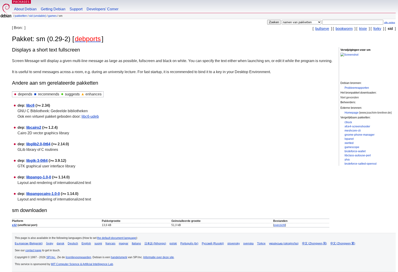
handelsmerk (119, 257)
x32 (14, 225)
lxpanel (349, 138)
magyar (123, 243)
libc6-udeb (90, 116)
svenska (248, 243)
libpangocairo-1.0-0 (43, 194)
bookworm (344, 29)
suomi (98, 243)
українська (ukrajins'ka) (283, 243)
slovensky (233, 243)
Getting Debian (53, 9)
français (110, 243)
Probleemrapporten (357, 87)
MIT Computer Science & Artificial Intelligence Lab (82, 264)
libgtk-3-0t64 (37, 161)
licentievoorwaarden (78, 257)
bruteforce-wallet (355, 151)
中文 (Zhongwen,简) (314, 243)
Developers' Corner (102, 9)
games (52, 15)
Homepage (352, 112)
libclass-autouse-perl (358, 155)
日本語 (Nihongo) (155, 243)
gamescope (352, 147)
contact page (33, 250)
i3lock (348, 122)
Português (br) (189, 243)
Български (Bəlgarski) (29, 243)
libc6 (30, 105)
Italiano (136, 243)
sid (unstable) (37, 15)
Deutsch (73, 243)
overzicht (279, 225)
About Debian (25, 9)
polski (173, 243)
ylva (347, 159)
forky (377, 29)
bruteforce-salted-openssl (361, 163)
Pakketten (21, 15)
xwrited (349, 143)
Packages (21, 1)
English (86, 243)
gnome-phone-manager (360, 134)
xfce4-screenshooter (357, 126)
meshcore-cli (353, 130)
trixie (363, 29)
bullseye (322, 29)
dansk (60, 243)
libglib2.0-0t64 (38, 144)
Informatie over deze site (158, 257)
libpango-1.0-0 (38, 177)
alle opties (389, 22)
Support (76, 9)
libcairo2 (33, 127)
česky (49, 243)
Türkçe (261, 243)
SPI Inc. (51, 257)
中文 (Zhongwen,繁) (342, 243)
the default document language (116, 238)
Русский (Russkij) (213, 243)
